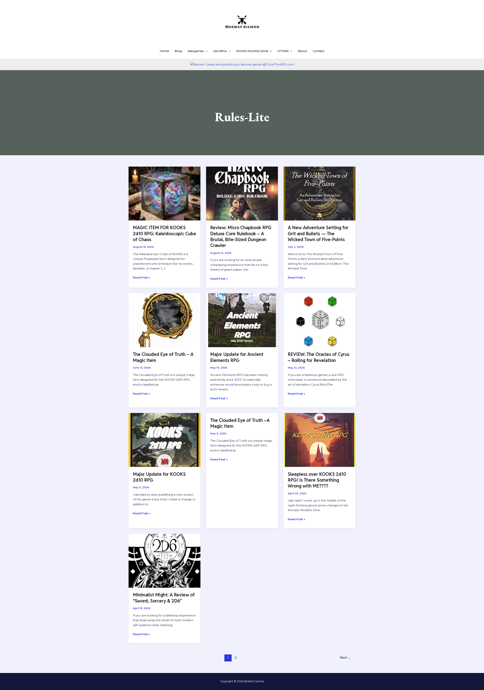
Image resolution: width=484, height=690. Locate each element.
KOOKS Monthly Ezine (252, 51)
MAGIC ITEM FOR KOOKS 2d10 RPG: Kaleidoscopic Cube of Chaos (164, 233)
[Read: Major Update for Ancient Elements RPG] (242, 320)
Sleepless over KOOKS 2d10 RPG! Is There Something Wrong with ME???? (317, 480)
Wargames (196, 51)
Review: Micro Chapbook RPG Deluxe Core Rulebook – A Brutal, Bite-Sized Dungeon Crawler (240, 236)
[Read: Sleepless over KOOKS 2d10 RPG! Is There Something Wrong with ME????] (319, 440)
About (302, 51)
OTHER (283, 51)
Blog (178, 51)
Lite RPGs (220, 51)
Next (345, 657)
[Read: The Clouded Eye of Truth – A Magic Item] (164, 320)
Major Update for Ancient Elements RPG (236, 357)
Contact (318, 51)
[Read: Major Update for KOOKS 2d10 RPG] (164, 440)
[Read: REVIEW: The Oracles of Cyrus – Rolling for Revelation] (319, 320)
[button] (205, 51)
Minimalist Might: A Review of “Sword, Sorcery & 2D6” (164, 598)
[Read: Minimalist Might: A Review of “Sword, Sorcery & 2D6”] (164, 560)
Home (164, 51)
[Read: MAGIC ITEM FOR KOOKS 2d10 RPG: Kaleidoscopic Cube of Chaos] (164, 193)
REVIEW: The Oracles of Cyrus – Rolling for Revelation (318, 357)
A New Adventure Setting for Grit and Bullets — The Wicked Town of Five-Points (318, 233)
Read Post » (141, 278)
